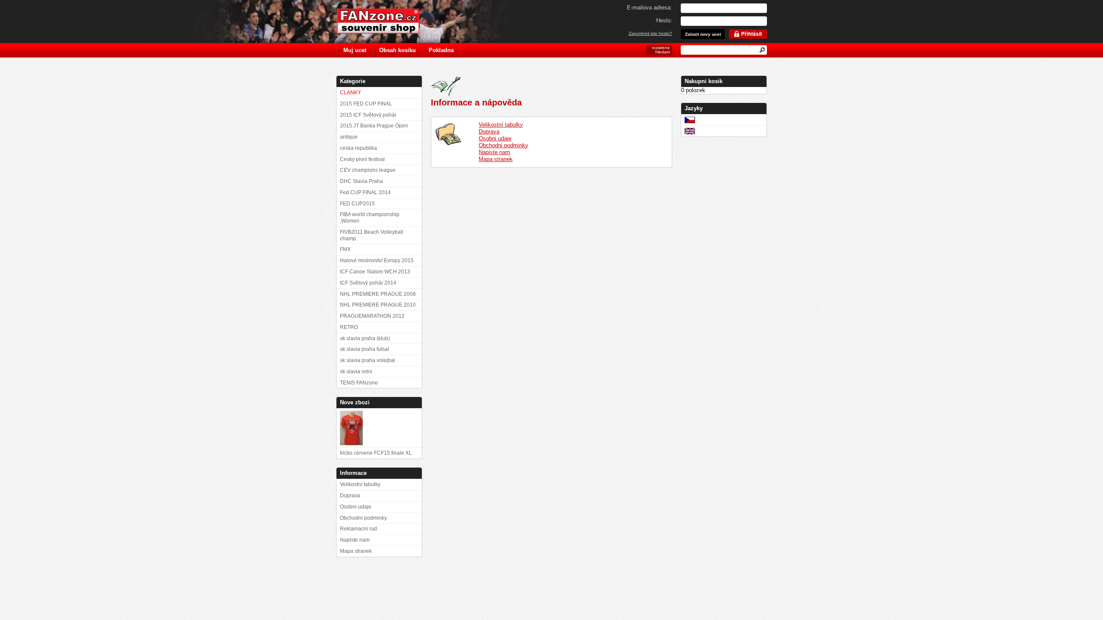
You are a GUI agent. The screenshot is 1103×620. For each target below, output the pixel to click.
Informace (353, 473)
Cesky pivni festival (362, 159)
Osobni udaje (495, 138)
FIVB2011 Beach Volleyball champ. (371, 235)
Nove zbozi (355, 402)
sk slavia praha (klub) (365, 338)
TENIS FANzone (359, 383)
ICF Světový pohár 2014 (368, 283)
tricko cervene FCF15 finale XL (376, 453)
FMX (345, 249)
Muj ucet (354, 50)
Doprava (489, 131)
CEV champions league (368, 170)
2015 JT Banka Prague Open (374, 126)
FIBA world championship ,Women (369, 217)
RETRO (349, 327)
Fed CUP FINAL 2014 (365, 192)
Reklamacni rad (358, 529)
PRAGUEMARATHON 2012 (372, 316)
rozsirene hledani (661, 49)
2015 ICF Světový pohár (368, 115)
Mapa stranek (496, 159)
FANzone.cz (384, 21)
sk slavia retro (356, 372)
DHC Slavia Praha (361, 181)
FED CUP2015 (357, 204)
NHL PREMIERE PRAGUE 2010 (378, 305)
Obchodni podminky (503, 145)
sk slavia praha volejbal (367, 360)
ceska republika (358, 148)
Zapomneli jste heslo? (650, 33)
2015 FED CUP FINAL (366, 104)
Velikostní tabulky (501, 124)
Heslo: (664, 20)
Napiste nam (494, 152)
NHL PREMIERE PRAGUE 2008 (378, 294)
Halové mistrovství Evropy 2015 (377, 260)
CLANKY (350, 93)
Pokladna (441, 50)
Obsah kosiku (397, 50)
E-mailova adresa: (649, 7)
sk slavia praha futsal (364, 349)
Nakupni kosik (704, 81)
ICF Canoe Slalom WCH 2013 (375, 272)
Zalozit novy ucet (703, 34)
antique (349, 137)
